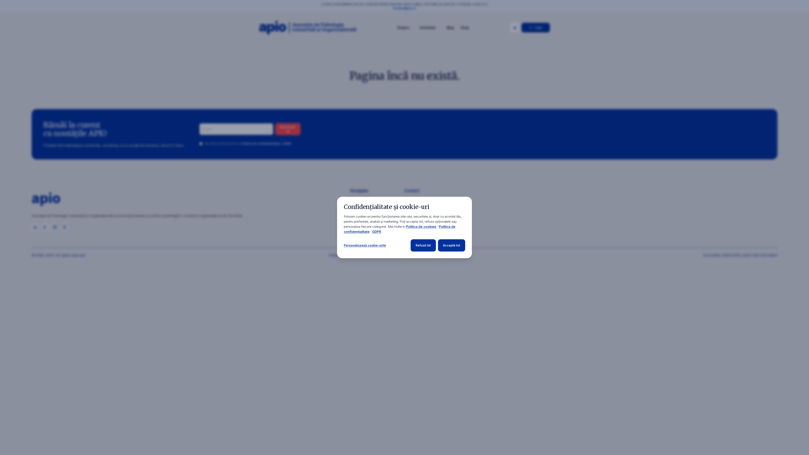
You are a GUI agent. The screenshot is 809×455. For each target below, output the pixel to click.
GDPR (376, 232)
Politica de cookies (421, 227)
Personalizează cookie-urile (365, 245)
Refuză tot (423, 245)
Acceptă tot (451, 245)
